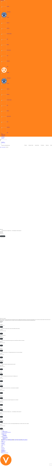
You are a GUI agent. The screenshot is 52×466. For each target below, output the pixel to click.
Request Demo (3, 448)
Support (2, 436)
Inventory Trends (31, 145)
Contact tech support (5, 437)
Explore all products (5, 431)
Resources (47, 145)
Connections (42, 145)
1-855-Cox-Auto (3, 134)
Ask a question (4, 434)
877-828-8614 (3, 137)
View (1, 333)
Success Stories (37, 145)
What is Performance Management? (7, 432)
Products (25, 145)
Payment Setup (3, 451)
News (2, 446)
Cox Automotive (2, 0)
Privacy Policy (3, 450)
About (51, 145)
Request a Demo (3, 142)
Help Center (4, 438)
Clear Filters (1, 321)
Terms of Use (2, 449)
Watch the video (2, 236)
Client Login (2, 136)
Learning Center (3, 444)
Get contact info (4, 435)
